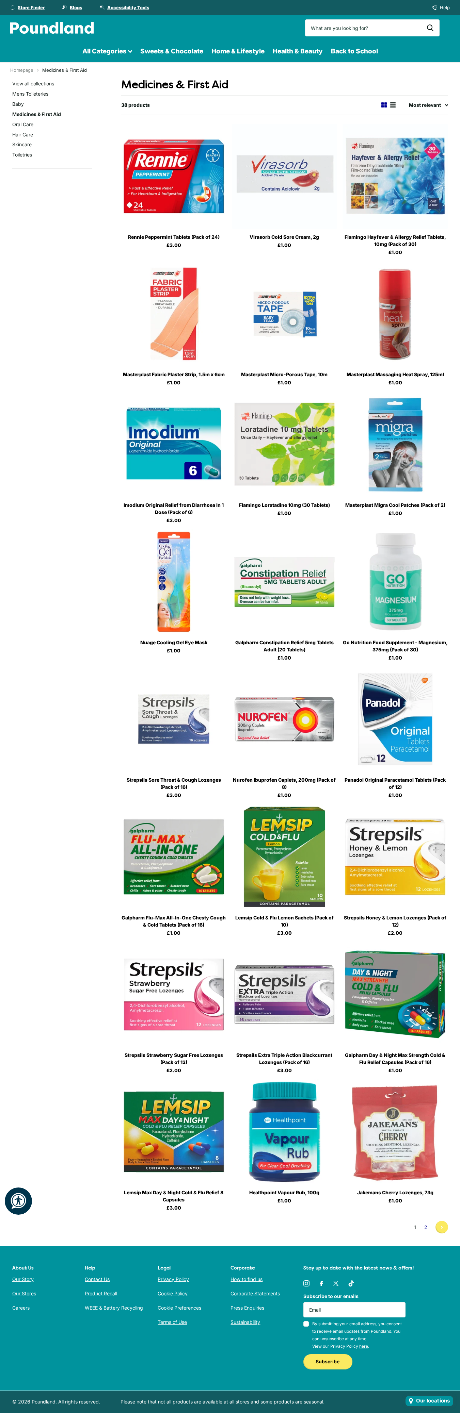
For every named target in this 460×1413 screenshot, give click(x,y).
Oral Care (22, 124)
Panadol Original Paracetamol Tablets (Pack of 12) (395, 783)
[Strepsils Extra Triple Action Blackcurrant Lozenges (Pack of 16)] (284, 994)
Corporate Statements (255, 1293)
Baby (18, 104)
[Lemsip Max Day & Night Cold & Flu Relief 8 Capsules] (173, 1131)
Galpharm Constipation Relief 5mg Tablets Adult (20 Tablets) (284, 645)
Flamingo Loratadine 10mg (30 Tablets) (284, 505)
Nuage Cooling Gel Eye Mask (173, 642)
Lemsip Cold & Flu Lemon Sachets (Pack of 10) (284, 921)
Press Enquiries (247, 1308)
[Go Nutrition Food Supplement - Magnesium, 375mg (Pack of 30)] (395, 581)
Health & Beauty (298, 51)
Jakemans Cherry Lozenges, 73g (395, 1192)
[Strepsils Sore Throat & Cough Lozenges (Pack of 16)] (173, 719)
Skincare (22, 144)
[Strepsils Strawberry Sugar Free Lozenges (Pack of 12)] (173, 994)
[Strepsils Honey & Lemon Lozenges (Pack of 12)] (395, 856)
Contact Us (97, 1279)
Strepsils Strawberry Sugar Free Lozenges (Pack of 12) (174, 1058)
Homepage (21, 70)
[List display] (393, 104)
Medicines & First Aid (36, 114)
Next (441, 1227)
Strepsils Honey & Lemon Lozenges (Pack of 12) (395, 921)
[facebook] (321, 1283)
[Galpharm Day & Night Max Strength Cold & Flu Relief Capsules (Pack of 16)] (395, 994)
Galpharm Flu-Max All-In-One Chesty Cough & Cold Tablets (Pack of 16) (174, 921)
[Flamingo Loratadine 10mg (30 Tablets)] (284, 444)
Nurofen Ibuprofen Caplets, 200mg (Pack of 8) (284, 783)
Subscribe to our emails (331, 1296)
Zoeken (430, 27)
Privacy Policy (173, 1279)
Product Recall (101, 1293)
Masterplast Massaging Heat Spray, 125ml (395, 374)
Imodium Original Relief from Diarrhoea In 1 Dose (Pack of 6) (174, 508)
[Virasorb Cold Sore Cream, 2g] (284, 176)
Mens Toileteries (30, 94)
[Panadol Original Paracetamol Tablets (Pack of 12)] (395, 719)
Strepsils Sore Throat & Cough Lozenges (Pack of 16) (174, 783)
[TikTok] (351, 1283)
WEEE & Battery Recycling (114, 1308)
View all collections (33, 83)
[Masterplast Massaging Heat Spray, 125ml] (395, 313)
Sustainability (245, 1322)
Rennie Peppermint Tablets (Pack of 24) (174, 237)
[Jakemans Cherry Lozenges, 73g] (395, 1131)
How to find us (247, 1279)
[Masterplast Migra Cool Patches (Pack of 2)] (395, 444)
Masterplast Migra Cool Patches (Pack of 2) (395, 505)
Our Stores (24, 1293)
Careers (21, 1308)
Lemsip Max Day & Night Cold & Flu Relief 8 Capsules (173, 1196)
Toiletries (22, 154)
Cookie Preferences (179, 1308)
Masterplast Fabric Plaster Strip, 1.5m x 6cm (174, 374)
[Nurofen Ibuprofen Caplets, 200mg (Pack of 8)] (284, 719)
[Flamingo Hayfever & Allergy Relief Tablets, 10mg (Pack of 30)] (395, 176)
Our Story (23, 1279)
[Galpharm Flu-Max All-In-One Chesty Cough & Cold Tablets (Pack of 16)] (173, 856)
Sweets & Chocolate (171, 51)
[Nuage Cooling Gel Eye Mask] (173, 581)
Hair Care (22, 134)
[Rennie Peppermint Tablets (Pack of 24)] (173, 176)
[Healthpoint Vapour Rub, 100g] (284, 1131)
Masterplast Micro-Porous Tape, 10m (284, 374)
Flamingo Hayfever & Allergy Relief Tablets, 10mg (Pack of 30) (395, 240)
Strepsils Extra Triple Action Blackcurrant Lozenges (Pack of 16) (284, 1058)
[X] (335, 1283)
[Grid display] (384, 104)
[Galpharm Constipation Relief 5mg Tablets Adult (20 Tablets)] (284, 581)
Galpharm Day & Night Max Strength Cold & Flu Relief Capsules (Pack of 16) (395, 1058)
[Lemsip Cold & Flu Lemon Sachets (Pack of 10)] (284, 856)
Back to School (354, 51)
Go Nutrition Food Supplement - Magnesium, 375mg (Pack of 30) (395, 645)
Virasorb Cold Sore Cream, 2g (284, 237)
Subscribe (328, 1361)
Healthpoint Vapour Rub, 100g (284, 1192)
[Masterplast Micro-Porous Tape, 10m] (284, 313)
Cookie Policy (173, 1293)
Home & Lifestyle (238, 51)
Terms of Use (172, 1322)
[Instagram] (306, 1283)
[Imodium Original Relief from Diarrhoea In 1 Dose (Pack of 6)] (173, 444)
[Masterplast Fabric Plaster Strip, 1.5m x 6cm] (173, 313)
